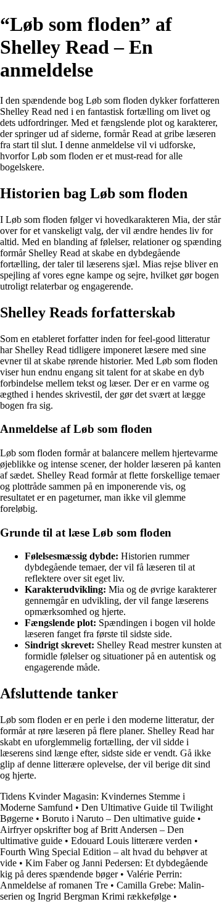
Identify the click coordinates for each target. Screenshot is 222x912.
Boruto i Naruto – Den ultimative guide (118, 818)
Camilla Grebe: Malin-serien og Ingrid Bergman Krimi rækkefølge (102, 891)
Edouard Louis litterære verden (131, 840)
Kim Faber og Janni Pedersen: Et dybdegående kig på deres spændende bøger (104, 868)
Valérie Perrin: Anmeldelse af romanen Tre (91, 879)
